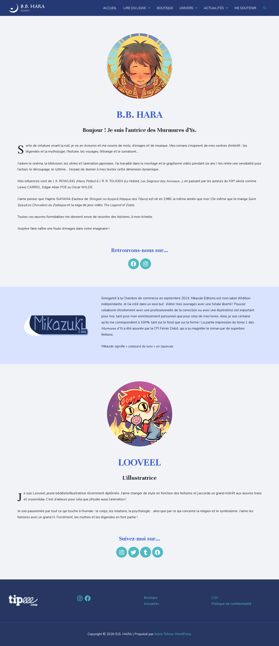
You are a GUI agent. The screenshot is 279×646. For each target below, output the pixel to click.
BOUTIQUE (165, 8)
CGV (214, 598)
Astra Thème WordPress (172, 634)
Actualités (151, 604)
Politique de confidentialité (231, 604)
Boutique (151, 598)
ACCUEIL (110, 8)
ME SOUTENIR (245, 8)
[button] (265, 8)
